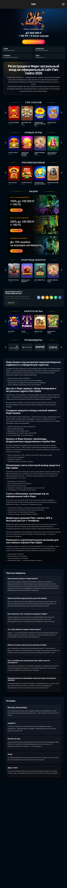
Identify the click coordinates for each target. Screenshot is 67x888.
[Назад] (5, 112)
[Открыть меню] (63, 4)
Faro (33, 4)
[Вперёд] (61, 112)
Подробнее (11, 302)
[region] (33, 116)
